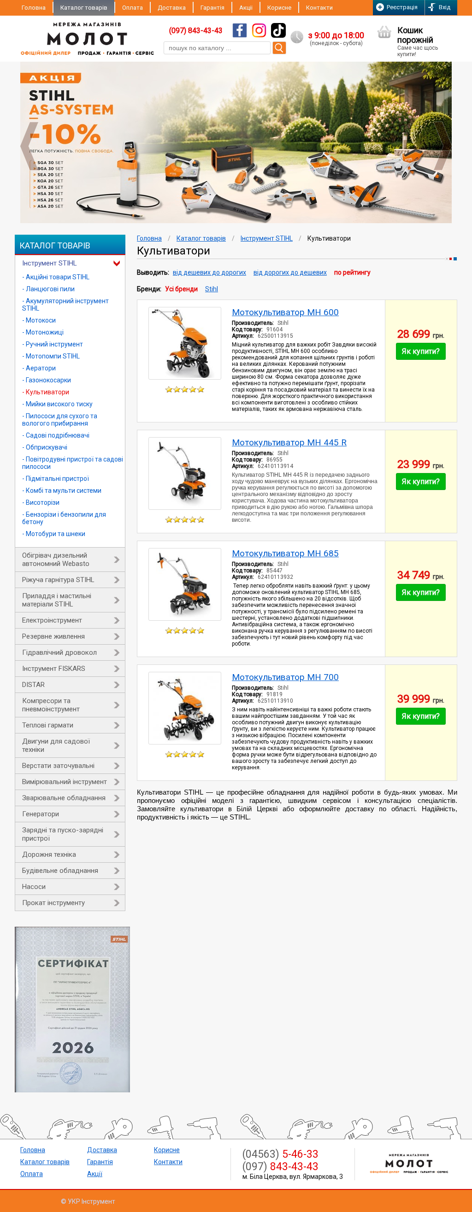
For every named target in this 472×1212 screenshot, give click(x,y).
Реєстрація (402, 7)
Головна (34, 7)
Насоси (34, 887)
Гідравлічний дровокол (59, 652)
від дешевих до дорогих (209, 272)
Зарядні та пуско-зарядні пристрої (62, 834)
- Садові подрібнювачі (55, 435)
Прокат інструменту (53, 903)
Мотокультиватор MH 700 (285, 677)
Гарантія (212, 7)
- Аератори (39, 368)
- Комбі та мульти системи (61, 490)
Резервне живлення (53, 636)
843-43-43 (280, 1166)
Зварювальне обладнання (64, 798)
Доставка (172, 7)
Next (443, 146)
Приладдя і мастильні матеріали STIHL (56, 600)
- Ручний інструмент (52, 344)
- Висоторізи (40, 502)
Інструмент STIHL (49, 263)
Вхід (444, 7)
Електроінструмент (52, 620)
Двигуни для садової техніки (56, 745)
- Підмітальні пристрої (55, 478)
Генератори (40, 814)
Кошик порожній (417, 41)
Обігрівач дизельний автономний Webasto (55, 559)
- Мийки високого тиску (57, 404)
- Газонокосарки (46, 380)
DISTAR (33, 685)
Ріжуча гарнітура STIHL (58, 580)
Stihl (211, 289)
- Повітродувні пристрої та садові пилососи (72, 463)
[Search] (279, 47)
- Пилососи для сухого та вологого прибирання (59, 419)
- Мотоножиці (43, 332)
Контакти (319, 7)
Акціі (246, 7)
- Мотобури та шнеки (53, 533)
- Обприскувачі (44, 447)
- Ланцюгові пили (48, 289)
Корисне (279, 7)
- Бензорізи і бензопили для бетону (64, 518)
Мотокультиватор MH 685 (285, 553)
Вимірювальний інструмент (64, 782)
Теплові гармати (47, 725)
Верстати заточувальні (58, 766)
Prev (29, 146)
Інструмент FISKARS (53, 668)
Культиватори (329, 238)
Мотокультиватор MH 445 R (289, 442)
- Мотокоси (39, 320)
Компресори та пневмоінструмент (51, 705)
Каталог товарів (83, 7)
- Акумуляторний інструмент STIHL (65, 304)
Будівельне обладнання (60, 870)
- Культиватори (45, 392)
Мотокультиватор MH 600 (285, 312)
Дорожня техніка (49, 854)
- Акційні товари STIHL (55, 277)
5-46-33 (280, 1154)
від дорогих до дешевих (290, 272)
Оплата (132, 7)
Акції (94, 1173)
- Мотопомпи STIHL (51, 356)
